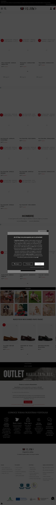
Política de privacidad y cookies (37, 267)
